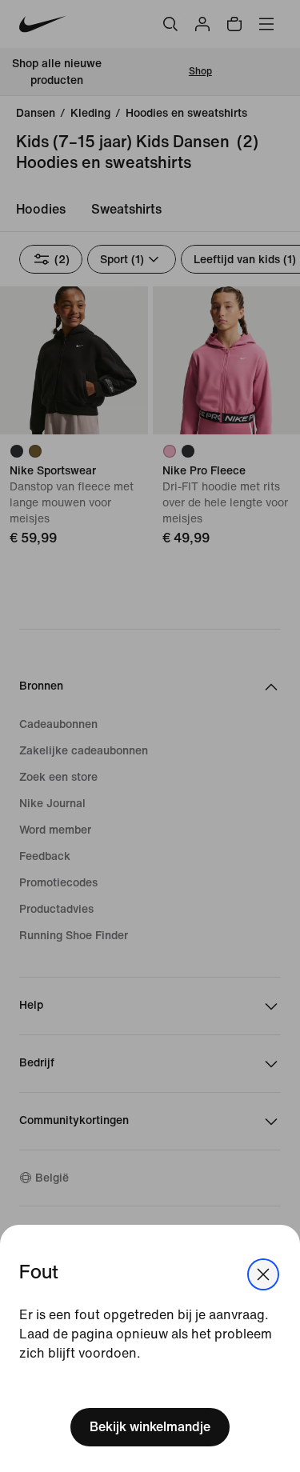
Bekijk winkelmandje (150, 1427)
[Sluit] (263, 1274)
